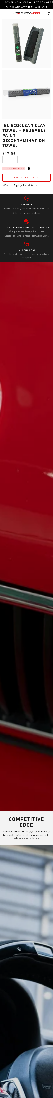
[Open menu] (6, 13)
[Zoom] (7, 62)
